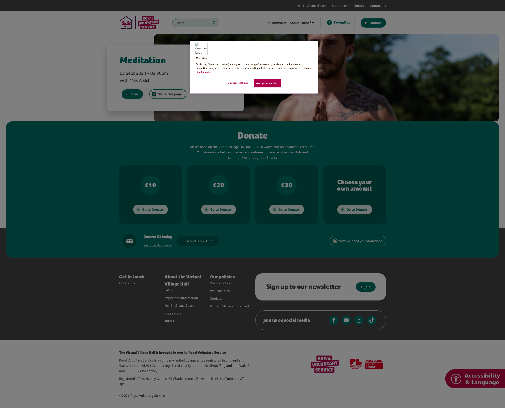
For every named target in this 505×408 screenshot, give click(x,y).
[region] (254, 67)
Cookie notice (204, 72)
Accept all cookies (267, 83)
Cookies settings (238, 82)
